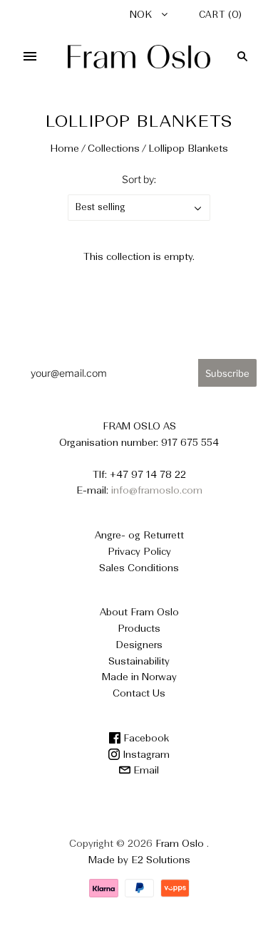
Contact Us (139, 694)
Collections (114, 149)
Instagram (145, 755)
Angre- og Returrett (139, 536)
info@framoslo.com (156, 491)
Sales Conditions (139, 568)
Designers (139, 645)
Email (144, 771)
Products (139, 629)
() (220, 15)
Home (64, 149)
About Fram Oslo (139, 612)
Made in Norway (139, 677)
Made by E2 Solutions (139, 860)
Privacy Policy (139, 552)
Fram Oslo (179, 844)
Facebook (144, 739)
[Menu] (29, 56)
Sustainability (139, 662)
